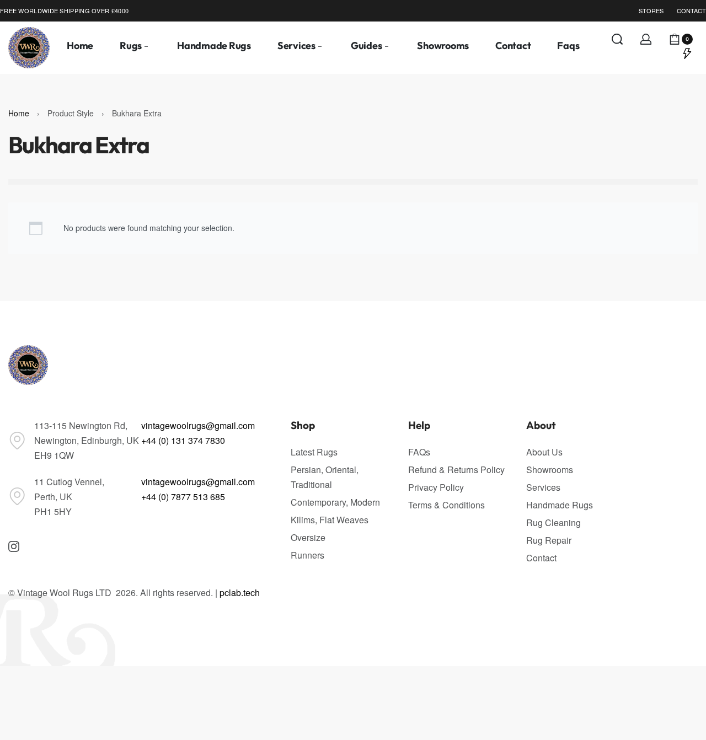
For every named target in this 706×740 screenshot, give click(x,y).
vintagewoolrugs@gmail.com (198, 425)
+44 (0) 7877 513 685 (183, 496)
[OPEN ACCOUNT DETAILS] (646, 39)
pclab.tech (240, 592)
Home (18, 113)
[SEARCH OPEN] (617, 39)
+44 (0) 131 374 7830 (183, 440)
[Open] (687, 52)
